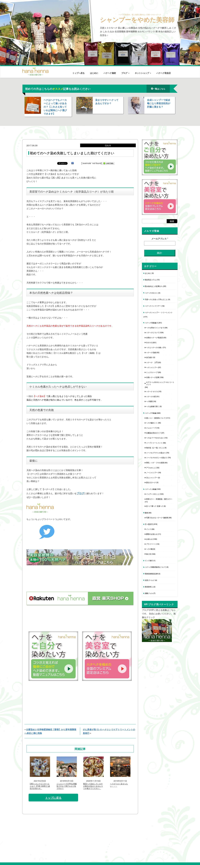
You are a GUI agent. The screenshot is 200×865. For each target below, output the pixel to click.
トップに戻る (53, 798)
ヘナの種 (149, 549)
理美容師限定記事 (151, 573)
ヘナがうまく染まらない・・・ (119, 785)
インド (148, 529)
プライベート (151, 544)
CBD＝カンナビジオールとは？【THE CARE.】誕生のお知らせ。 (40, 786)
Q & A (148, 342)
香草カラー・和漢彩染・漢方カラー (159, 499)
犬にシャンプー (152, 477)
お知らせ (149, 539)
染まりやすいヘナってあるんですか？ (107, 101)
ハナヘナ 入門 (152, 362)
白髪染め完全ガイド (153, 433)
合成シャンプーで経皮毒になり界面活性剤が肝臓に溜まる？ (158, 103)
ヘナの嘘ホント (152, 423)
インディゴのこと (152, 494)
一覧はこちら (159, 88)
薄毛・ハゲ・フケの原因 (155, 462)
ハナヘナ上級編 (150, 489)
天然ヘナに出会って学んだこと (156, 299)
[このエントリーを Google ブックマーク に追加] (72, 163)
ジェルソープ (151, 428)
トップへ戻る (78, 72)
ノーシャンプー (152, 472)
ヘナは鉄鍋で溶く (152, 406)
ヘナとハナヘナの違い (154, 347)
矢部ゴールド (150, 580)
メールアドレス (159, 238)
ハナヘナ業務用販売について (155, 567)
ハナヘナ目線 (151, 352)
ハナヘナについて (152, 332)
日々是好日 (149, 524)
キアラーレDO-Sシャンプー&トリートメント (160, 383)
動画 (146, 512)
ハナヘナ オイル (152, 391)
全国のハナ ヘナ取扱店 (154, 337)
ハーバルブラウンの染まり (156, 452)
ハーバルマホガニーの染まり (156, 457)
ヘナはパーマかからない (155, 438)
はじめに (94, 72)
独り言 (148, 554)
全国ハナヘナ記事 (152, 377)
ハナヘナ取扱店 (163, 72)
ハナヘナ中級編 (150, 413)
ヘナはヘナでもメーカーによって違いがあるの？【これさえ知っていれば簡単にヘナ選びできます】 (55, 106)
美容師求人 (149, 586)
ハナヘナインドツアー (153, 306)
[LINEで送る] (108, 163)
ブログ (124, 72)
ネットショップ (142, 72)
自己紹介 (149, 357)
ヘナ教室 (149, 401)
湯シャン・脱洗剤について (156, 418)
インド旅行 (149, 560)
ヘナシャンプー (152, 367)
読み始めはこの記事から (154, 286)
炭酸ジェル (149, 593)
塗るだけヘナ (151, 482)
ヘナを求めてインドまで (155, 327)
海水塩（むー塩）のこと (155, 447)
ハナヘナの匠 (151, 396)
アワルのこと (151, 467)
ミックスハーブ (152, 372)
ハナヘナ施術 (110, 72)
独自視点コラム (150, 279)
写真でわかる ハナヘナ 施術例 (157, 517)
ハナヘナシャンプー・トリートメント (159, 312)
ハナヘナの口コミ (151, 293)
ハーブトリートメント (154, 443)
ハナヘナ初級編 (150, 322)
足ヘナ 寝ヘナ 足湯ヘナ (154, 506)
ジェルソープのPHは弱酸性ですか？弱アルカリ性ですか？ (67, 786)
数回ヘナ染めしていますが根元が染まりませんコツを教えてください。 (93, 786)
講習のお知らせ (152, 534)
